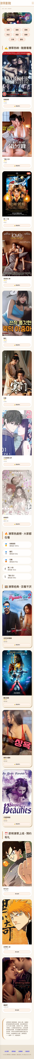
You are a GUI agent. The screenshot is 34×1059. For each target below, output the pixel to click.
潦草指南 (14, 1051)
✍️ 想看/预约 (17, 106)
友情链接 (20, 1051)
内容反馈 (27, 1051)
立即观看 (11, 19)
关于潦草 (7, 1051)
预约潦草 (17, 893)
